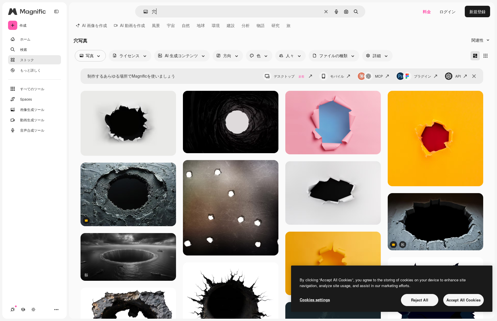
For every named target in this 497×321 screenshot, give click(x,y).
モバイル (337, 76)
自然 (186, 25)
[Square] (485, 55)
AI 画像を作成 (94, 25)
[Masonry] (475, 55)
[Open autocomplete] (143, 11)
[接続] (12, 309)
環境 (216, 25)
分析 (246, 25)
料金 (427, 11)
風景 (156, 25)
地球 (201, 25)
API (458, 76)
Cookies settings (315, 299)
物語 (261, 25)
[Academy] (23, 309)
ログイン (447, 11)
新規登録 (477, 11)
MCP (379, 76)
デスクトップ (289, 76)
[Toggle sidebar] (56, 11)
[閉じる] (474, 76)
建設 (231, 25)
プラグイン (422, 76)
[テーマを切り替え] (33, 309)
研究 (276, 25)
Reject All (419, 300)
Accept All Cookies (463, 300)
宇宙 (171, 25)
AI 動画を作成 (132, 25)
